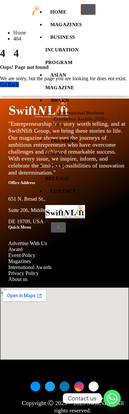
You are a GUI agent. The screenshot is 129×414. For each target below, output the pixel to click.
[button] (107, 11)
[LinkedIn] (64, 386)
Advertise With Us (27, 243)
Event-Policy (21, 255)
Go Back (9, 84)
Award (59, 98)
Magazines (66, 23)
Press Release (57, 170)
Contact (63, 189)
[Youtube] (94, 386)
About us (18, 279)
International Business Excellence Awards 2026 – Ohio (81, 118)
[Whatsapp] (112, 398)
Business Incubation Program (62, 48)
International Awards (30, 267)
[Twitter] (50, 386)
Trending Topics (61, 145)
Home (58, 10)
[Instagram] (79, 386)
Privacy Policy (23, 273)
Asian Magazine (59, 79)
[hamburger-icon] (88, 9)
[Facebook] (35, 386)
